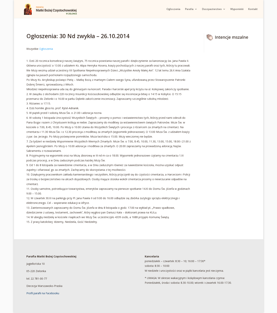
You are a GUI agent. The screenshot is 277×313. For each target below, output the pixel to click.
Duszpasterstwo (212, 9)
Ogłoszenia (173, 9)
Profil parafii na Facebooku (42, 293)
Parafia (189, 9)
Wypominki (236, 9)
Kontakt (253, 9)
